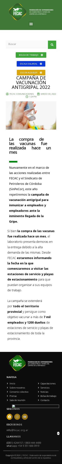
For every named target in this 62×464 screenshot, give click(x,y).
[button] (31, 24)
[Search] (52, 45)
